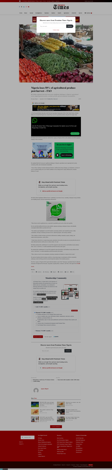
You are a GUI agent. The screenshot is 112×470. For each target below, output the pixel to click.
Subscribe (70, 26)
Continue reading (56, 30)
